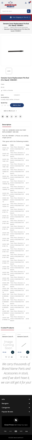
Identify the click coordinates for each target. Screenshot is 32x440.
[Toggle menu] (3, 3)
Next (29, 328)
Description (6, 124)
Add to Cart (12, 352)
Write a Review (7, 90)
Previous (2, 328)
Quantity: (4, 103)
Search (28, 11)
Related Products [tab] (7, 328)
